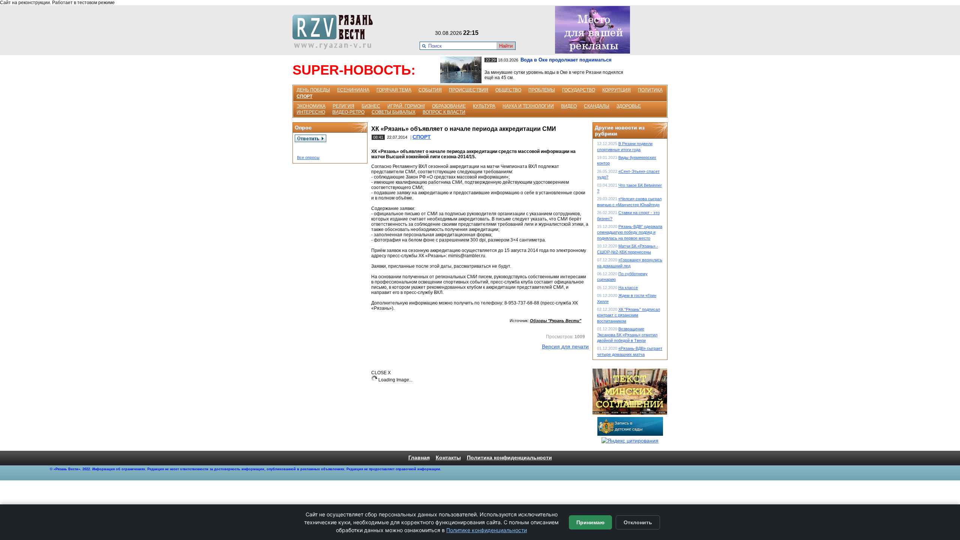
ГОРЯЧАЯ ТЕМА (393, 90)
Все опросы (308, 157)
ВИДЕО (569, 106)
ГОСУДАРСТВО (578, 90)
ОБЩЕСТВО (508, 90)
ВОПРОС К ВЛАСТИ (444, 112)
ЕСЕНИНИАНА (353, 90)
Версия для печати (565, 347)
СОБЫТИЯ (430, 90)
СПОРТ (304, 96)
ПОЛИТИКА (650, 90)
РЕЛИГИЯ (343, 106)
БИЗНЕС (371, 106)
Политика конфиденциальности (509, 457)
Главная (419, 457)
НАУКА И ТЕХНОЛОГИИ (528, 106)
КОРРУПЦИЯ (616, 90)
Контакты (448, 457)
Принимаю (590, 522)
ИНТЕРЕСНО (311, 112)
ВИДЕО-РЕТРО (348, 112)
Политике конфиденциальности (486, 530)
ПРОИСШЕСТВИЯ (468, 90)
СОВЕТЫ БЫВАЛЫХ (394, 112)
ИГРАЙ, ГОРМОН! (406, 106)
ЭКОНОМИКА (311, 106)
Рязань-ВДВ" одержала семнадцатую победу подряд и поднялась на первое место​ (629, 232)
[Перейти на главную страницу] (334, 48)
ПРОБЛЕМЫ (541, 90)
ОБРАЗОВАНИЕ (449, 106)
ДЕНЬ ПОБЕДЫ (313, 90)
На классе (628, 287)
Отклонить (638, 522)
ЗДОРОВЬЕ (628, 106)
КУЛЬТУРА (484, 106)
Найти (506, 46)
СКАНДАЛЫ (596, 106)
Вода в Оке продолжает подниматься (566, 60)
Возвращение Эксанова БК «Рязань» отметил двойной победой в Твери (627, 335)
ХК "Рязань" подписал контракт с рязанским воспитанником (628, 315)
